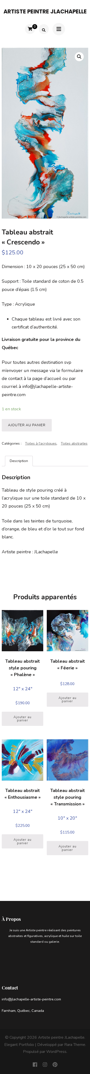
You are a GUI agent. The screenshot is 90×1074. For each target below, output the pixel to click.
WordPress (56, 1051)
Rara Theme (74, 1044)
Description (19, 460)
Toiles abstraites (74, 443)
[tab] (19, 461)
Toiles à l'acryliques (40, 443)
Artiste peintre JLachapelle (45, 11)
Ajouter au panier (27, 425)
